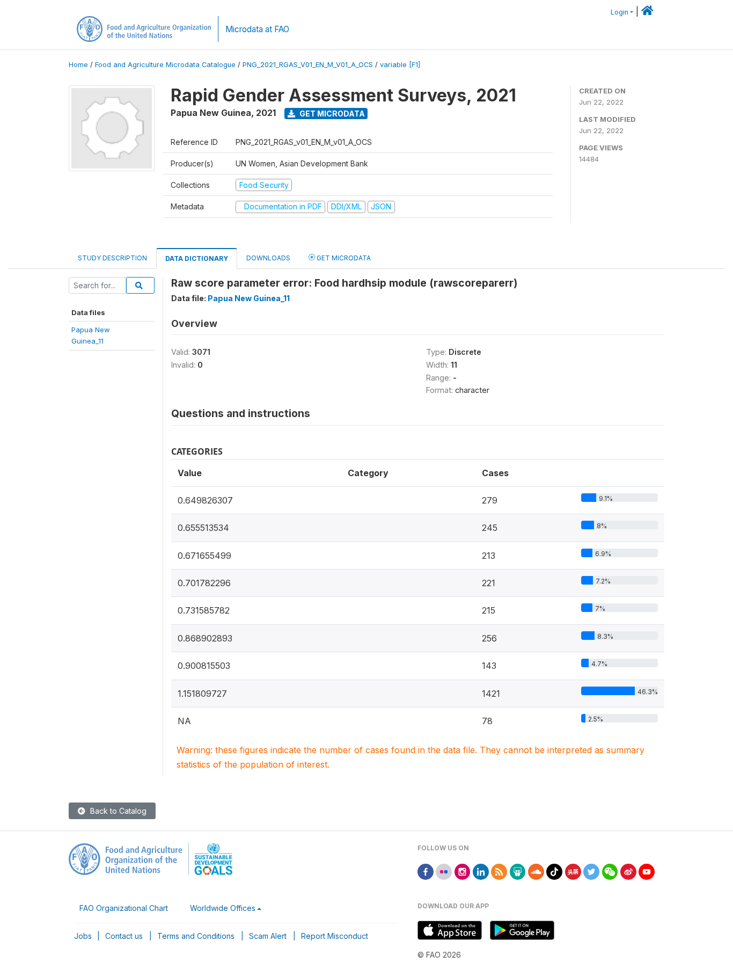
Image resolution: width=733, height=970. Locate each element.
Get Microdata (331, 113)
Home (78, 65)
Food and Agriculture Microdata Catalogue (165, 65)
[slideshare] (518, 871)
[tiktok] (554, 871)
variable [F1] (400, 65)
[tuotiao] (573, 871)
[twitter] (591, 871)
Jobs (83, 935)
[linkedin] (481, 871)
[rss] (499, 871)
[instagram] (463, 871)
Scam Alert (268, 935)
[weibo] (628, 871)
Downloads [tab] (268, 258)
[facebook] (425, 871)
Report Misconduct (334, 935)
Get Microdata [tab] (343, 258)
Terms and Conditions (195, 935)
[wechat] (610, 871)
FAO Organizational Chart (123, 908)
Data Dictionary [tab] (196, 258)
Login (619, 12)
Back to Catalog (117, 810)
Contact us (124, 935)
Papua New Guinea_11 (249, 298)
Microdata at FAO (257, 29)
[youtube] (647, 871)
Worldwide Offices (222, 908)
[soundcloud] (536, 871)
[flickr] (444, 871)
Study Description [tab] (112, 258)
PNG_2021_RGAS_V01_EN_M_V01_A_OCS (308, 65)
